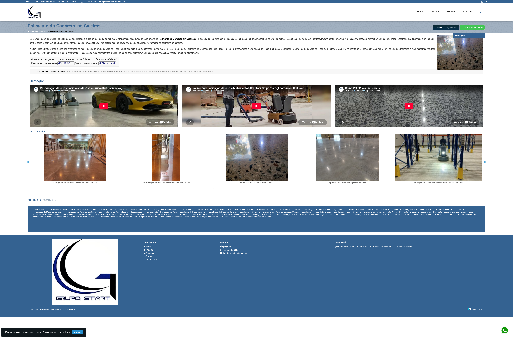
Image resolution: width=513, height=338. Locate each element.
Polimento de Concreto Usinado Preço (296, 209)
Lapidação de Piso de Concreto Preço (380, 212)
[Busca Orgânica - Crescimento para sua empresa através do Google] (475, 309)
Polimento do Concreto (391, 209)
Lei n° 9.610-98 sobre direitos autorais (201, 71)
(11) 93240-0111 (91, 2)
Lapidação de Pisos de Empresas (316, 212)
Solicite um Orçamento (446, 27)
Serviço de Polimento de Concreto (418, 209)
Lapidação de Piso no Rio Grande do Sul (333, 214)
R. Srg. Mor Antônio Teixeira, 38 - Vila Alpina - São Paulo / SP (54, 2)
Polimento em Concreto (266, 209)
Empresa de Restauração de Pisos (331, 209)
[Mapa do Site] (438, 309)
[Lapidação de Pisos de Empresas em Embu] (347, 157)
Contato (467, 11)
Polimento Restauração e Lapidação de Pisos (453, 212)
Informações (151, 259)
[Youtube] (486, 2)
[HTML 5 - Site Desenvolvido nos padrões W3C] (445, 309)
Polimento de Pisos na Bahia (83, 217)
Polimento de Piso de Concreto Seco (135, 209)
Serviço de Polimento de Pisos (166, 209)
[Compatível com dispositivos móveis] (463, 309)
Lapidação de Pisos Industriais (193, 212)
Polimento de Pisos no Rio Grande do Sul (50, 217)
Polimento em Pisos (107, 209)
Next (485, 162)
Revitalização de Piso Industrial (45, 214)
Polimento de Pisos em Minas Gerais (460, 214)
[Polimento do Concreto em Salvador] (256, 157)
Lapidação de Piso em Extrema (265, 214)
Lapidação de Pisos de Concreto (223, 212)
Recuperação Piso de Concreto (144, 212)
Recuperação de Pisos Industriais (76, 214)
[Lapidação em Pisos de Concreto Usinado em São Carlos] (438, 157)
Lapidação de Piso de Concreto (347, 212)
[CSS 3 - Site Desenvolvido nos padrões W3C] (454, 309)
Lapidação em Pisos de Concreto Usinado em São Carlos (439, 183)
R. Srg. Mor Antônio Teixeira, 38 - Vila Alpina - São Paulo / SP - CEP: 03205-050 (375, 247)
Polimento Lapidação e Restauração (415, 212)
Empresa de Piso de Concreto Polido (171, 214)
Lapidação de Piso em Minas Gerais (298, 214)
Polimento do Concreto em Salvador (256, 183)
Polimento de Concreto (193, 209)
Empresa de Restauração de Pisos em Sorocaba (160, 217)
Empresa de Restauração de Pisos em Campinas (206, 217)
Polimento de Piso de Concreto (240, 209)
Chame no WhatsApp (473, 27)
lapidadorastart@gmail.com (113, 2)
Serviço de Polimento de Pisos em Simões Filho (75, 183)
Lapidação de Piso (40, 209)
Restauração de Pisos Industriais (450, 209)
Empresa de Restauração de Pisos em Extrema (252, 217)
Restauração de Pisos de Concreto (47, 212)
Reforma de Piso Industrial (116, 212)
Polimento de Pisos (58, 209)
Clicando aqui (108, 63)
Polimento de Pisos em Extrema (427, 214)
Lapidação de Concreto (250, 212)
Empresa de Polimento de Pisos (108, 214)
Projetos (435, 11)
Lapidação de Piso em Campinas (235, 214)
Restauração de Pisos (214, 209)
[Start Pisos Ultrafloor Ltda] (85, 272)
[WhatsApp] (482, 2)
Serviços (451, 11)
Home (420, 11)
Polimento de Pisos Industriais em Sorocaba (117, 217)
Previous (27, 162)
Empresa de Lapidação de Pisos (138, 214)
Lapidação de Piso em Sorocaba (204, 214)
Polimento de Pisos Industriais (83, 209)
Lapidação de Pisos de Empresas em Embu (347, 183)
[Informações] (480, 12)
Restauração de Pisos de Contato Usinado (83, 212)
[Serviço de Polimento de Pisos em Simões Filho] (75, 157)
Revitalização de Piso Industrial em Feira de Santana (166, 183)
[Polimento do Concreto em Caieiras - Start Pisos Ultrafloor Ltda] (34, 12)
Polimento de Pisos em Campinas (395, 214)
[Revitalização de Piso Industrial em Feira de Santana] (166, 157)
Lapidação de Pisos (168, 212)
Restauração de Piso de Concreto (363, 209)
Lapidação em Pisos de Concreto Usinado (281, 212)
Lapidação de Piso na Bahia (366, 214)
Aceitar (78, 332)
